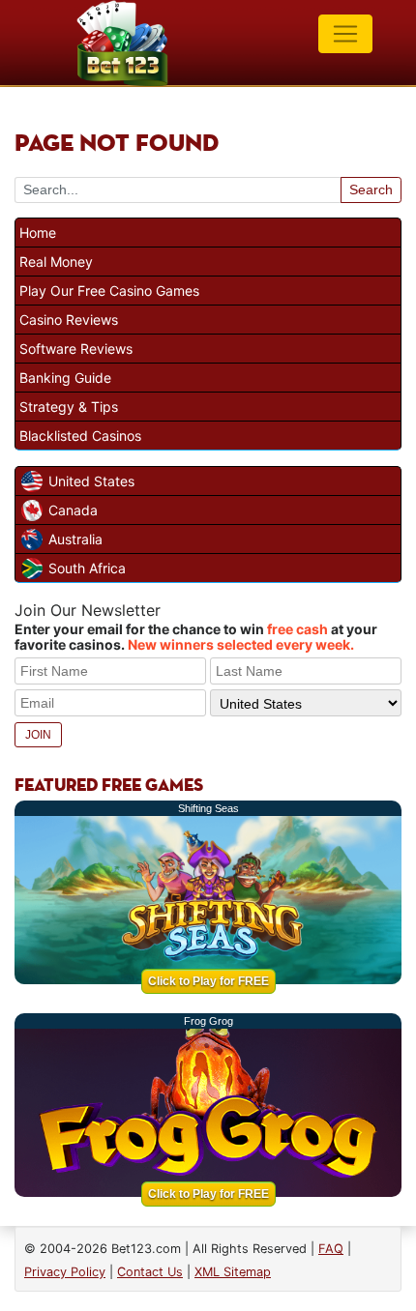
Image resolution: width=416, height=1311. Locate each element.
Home (37, 232)
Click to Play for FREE (208, 981)
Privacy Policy (64, 1272)
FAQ (330, 1248)
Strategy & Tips (68, 406)
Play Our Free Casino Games (109, 290)
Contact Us (150, 1272)
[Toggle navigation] (345, 34)
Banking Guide (65, 377)
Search (371, 189)
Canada (73, 510)
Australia (75, 539)
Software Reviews (76, 348)
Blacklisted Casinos (80, 435)
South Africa (87, 568)
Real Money (56, 261)
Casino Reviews (68, 319)
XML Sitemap (232, 1272)
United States (91, 481)
